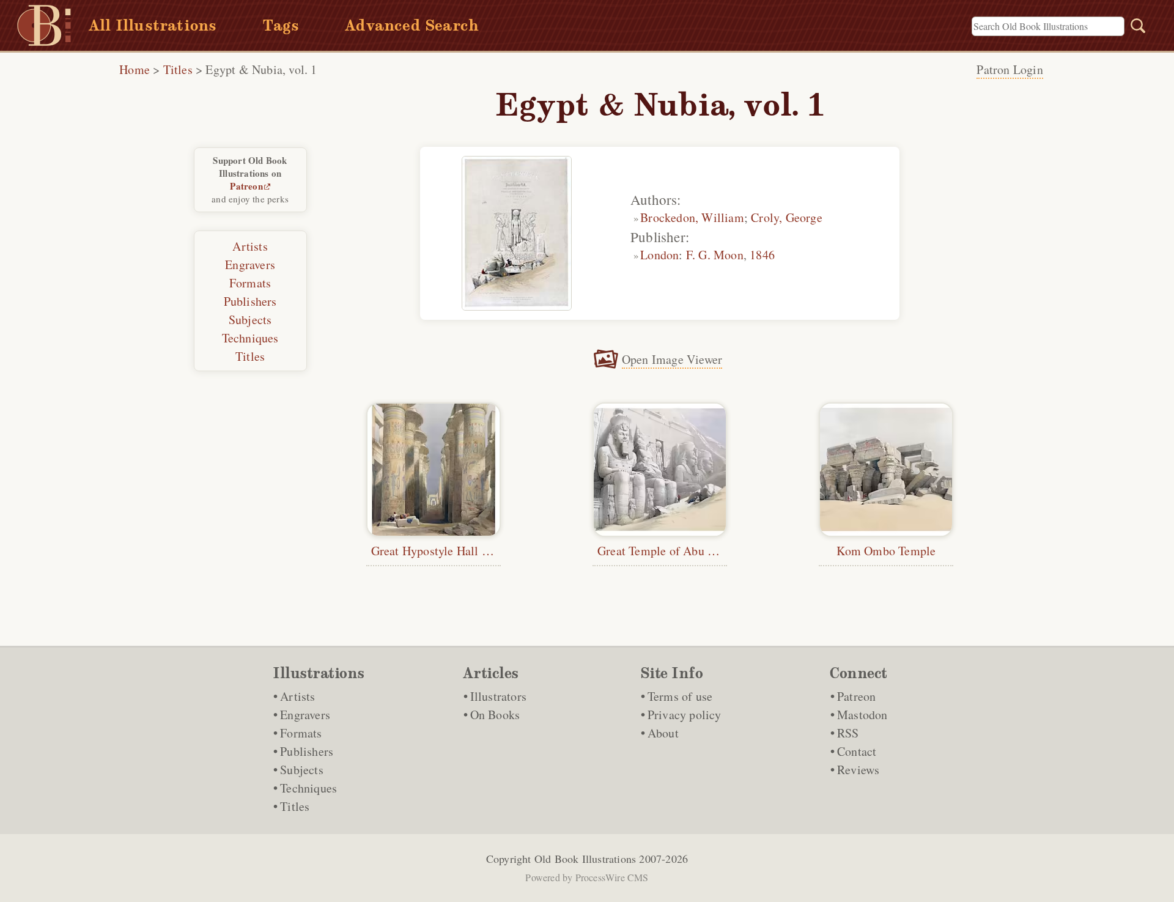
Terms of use (680, 696)
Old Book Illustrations (585, 858)
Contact (856, 751)
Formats (250, 283)
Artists (249, 246)
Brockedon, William (692, 217)
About (663, 733)
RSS (848, 733)
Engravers (250, 264)
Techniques (250, 338)
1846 (762, 254)
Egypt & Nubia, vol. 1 (261, 69)
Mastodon (862, 714)
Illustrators (498, 696)
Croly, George (786, 217)
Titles (178, 69)
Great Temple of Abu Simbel (670, 550)
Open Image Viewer (672, 359)
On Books (495, 714)
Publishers (250, 301)
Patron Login (1009, 69)
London (659, 254)
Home (134, 69)
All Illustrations (152, 25)
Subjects (250, 319)
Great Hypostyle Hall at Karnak (451, 550)
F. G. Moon (715, 254)
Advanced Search (412, 25)
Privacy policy (685, 714)
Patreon (246, 186)
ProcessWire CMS (612, 877)
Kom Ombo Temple (886, 550)
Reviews (858, 769)
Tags (280, 25)
